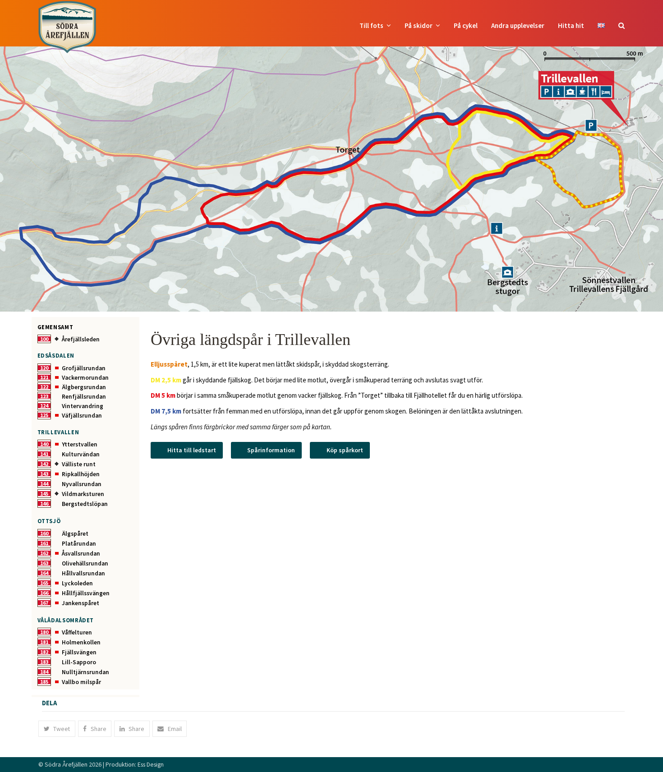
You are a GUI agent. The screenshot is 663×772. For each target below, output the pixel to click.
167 (44, 602)
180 (44, 632)
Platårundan (79, 543)
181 (44, 642)
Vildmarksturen (83, 494)
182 (44, 651)
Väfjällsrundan (82, 415)
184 (44, 671)
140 (44, 444)
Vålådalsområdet (65, 620)
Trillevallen (58, 432)
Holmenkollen (81, 642)
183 (44, 661)
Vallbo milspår (81, 682)
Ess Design (151, 764)
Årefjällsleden (81, 339)
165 (44, 582)
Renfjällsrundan (84, 396)
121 (44, 377)
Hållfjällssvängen (86, 593)
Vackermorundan (85, 377)
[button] (621, 25)
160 (44, 533)
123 (44, 396)
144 (44, 483)
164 (44, 573)
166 (44, 592)
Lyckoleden (77, 583)
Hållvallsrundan (83, 573)
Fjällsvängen (79, 652)
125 (44, 415)
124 (44, 405)
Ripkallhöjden (81, 474)
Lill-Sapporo (79, 662)
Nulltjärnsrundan (85, 672)
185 (44, 681)
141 (44, 453)
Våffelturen (77, 632)
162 (44, 553)
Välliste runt (79, 464)
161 (44, 543)
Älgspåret (75, 534)
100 (44, 338)
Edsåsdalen (55, 355)
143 (44, 473)
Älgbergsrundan (84, 387)
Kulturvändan (81, 454)
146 (44, 503)
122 (44, 386)
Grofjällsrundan (84, 368)
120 (44, 367)
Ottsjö (49, 520)
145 (44, 493)
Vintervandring (82, 406)
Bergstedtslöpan (85, 504)
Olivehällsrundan (85, 563)
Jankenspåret (80, 603)
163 (44, 563)
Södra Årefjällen (66, 764)
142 (44, 463)
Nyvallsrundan (81, 484)
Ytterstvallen (79, 444)
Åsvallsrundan (81, 553)
